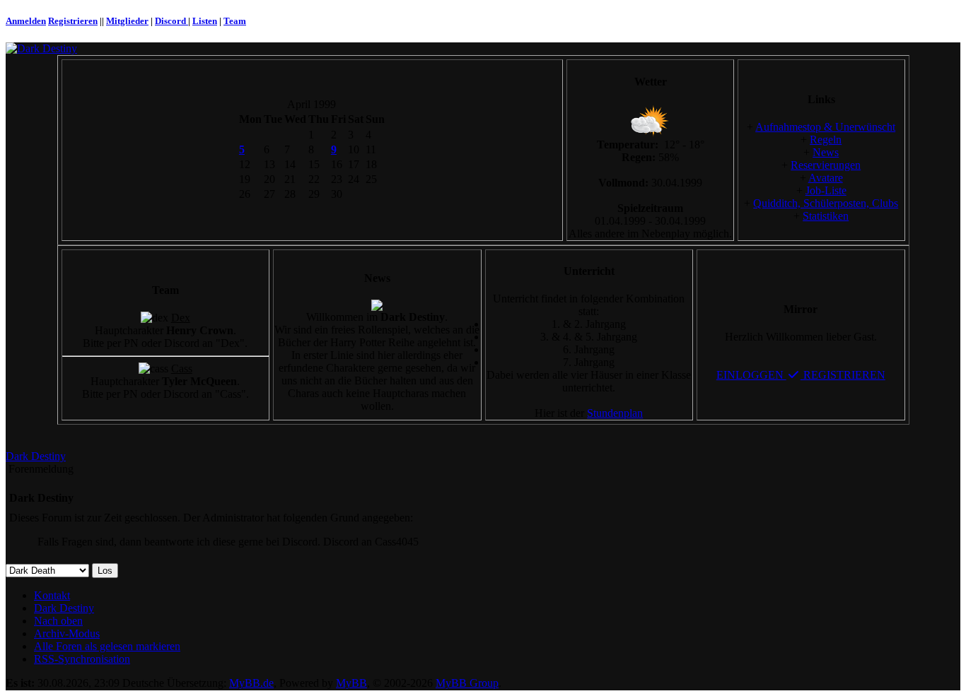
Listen (204, 21)
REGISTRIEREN (843, 375)
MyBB (351, 683)
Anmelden (26, 21)
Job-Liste (825, 190)
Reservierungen (826, 165)
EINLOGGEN (751, 375)
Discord (171, 21)
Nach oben (58, 621)
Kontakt (52, 595)
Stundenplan (615, 413)
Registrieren (73, 21)
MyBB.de (251, 683)
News (826, 152)
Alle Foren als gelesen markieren (107, 646)
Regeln (826, 140)
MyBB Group (467, 683)
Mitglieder (127, 21)
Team (234, 21)
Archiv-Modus (67, 633)
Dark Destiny (36, 456)
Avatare (825, 178)
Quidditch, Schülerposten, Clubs (825, 203)
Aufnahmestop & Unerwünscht (825, 127)
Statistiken (826, 216)
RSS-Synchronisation (82, 659)
